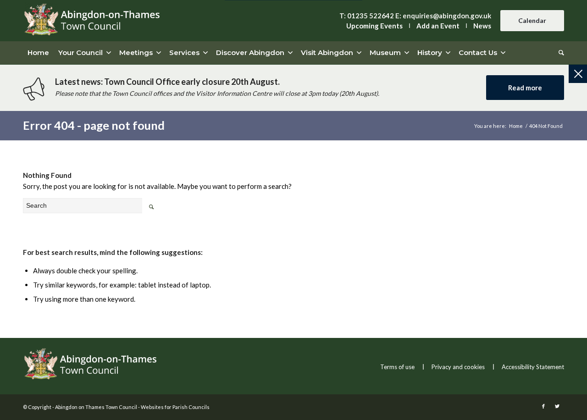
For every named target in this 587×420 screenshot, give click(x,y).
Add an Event (438, 26)
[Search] (559, 52)
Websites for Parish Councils (175, 407)
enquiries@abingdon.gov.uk (447, 15)
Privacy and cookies (458, 366)
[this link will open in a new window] (543, 406)
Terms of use (397, 366)
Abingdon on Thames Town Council (96, 407)
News (482, 26)
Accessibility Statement (533, 366)
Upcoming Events (374, 26)
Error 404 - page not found (94, 125)
